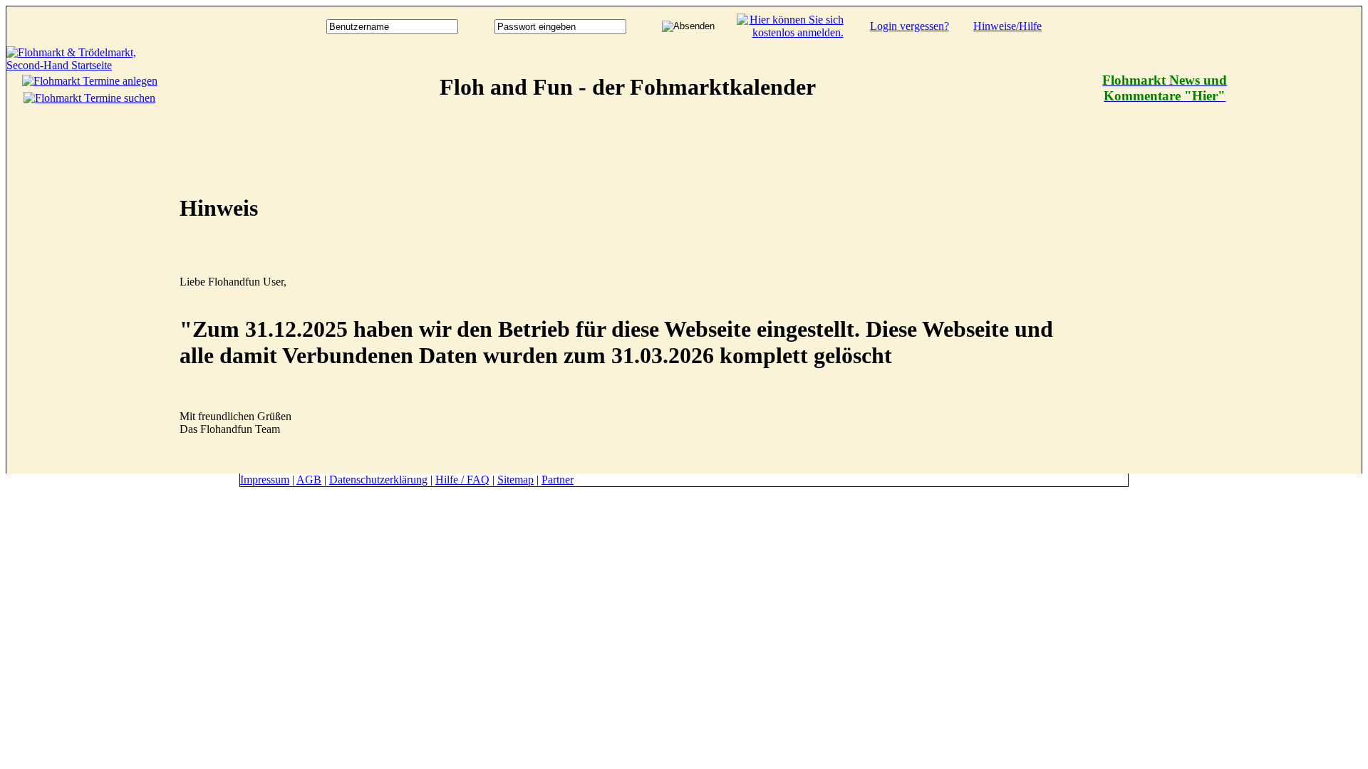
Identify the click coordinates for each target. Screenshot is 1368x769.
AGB (308, 480)
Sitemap (515, 480)
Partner (558, 480)
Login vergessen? (909, 26)
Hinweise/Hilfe (1007, 26)
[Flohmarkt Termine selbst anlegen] (89, 81)
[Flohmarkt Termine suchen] (89, 98)
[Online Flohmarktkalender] (89, 65)
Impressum (264, 480)
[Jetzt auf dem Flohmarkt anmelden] (790, 32)
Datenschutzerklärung (378, 480)
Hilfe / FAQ (462, 480)
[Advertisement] (1305, 260)
